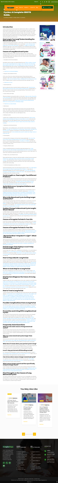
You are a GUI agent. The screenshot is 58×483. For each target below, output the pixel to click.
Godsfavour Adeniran (9, 17)
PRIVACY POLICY (21, 478)
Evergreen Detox (20, 468)
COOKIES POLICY (37, 478)
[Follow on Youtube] (47, 2)
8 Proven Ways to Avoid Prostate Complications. (12, 408)
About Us (21, 7)
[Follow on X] (42, 2)
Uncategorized (26, 400)
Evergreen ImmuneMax (35, 463)
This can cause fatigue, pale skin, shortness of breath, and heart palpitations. (17, 306)
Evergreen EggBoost (21, 451)
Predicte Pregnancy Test (22, 454)
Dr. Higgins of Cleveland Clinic (29, 45)
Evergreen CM (20, 453)
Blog (37, 7)
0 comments (22, 17)
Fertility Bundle (47, 7)
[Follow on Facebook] (40, 2)
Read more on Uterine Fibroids (10, 103)
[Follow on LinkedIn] (40, 4)
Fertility (14, 17)
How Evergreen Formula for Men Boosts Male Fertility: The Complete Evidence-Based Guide (45, 409)
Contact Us (32, 7)
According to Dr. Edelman (24, 140)
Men (8, 400)
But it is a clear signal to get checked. (14, 251)
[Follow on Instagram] (44, 2)
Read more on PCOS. (8, 82)
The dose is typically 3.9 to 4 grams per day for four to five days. (18, 266)
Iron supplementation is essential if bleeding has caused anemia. (17, 295)
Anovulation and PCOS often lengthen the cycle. (25, 181)
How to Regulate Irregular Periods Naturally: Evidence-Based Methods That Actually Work (29, 409)
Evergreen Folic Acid (21, 469)
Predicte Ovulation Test (22, 456)
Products (26, 7)
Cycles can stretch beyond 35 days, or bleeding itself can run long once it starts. (22, 78)
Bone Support (34, 465)
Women (18, 17)
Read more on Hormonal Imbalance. (11, 71)
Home (17, 7)
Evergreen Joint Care (35, 466)
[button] (34, 434)
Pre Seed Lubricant (21, 457)
